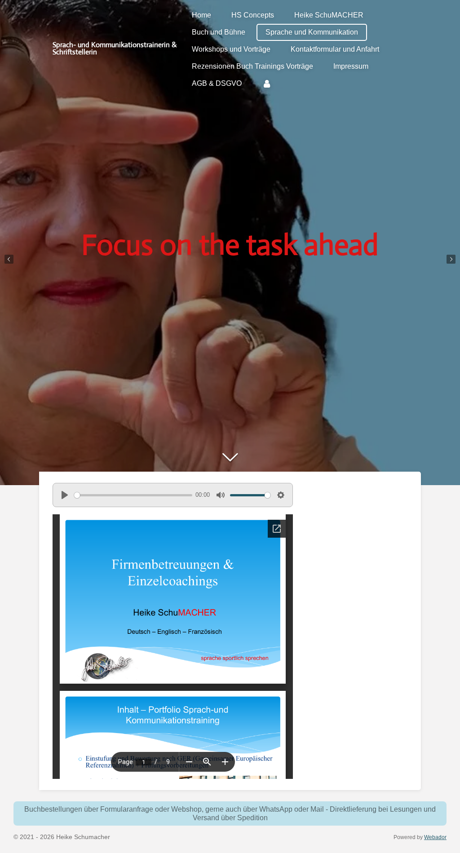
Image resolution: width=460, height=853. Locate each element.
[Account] (267, 83)
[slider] (133, 495)
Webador (435, 837)
